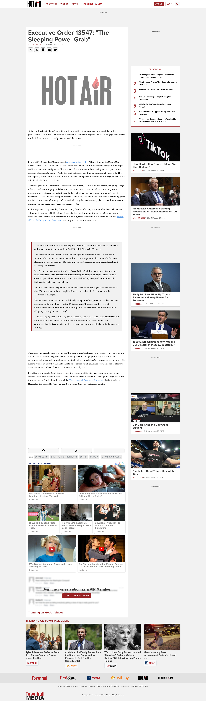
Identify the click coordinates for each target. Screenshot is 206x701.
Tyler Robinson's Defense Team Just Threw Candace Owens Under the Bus (42, 655)
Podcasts (52, 4)
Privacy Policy (115, 686)
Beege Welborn (139, 218)
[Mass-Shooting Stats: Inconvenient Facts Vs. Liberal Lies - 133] (162, 637)
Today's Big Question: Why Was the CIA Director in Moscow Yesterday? (154, 343)
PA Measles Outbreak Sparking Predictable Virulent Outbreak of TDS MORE (155, 211)
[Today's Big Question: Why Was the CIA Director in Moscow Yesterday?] (155, 325)
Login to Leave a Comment (77, 595)
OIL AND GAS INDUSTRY (111, 457)
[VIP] (99, 4)
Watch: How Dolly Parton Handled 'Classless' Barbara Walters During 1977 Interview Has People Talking (122, 656)
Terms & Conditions (103, 686)
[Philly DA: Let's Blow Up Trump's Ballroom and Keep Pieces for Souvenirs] (155, 277)
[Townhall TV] (88, 4)
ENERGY (83, 457)
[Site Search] (177, 4)
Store (75, 4)
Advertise (92, 686)
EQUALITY (94, 457)
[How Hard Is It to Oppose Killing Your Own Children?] (155, 147)
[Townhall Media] (35, 696)
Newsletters (84, 686)
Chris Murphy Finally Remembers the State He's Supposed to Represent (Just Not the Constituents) (83, 656)
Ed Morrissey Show (72, 686)
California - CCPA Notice (139, 686)
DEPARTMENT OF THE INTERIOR (64, 457)
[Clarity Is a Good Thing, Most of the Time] (155, 454)
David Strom (138, 170)
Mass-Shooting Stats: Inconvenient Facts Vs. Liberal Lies (160, 655)
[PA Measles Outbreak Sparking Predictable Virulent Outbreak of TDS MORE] (155, 191)
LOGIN (169, 4)
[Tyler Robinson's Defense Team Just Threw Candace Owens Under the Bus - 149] (44, 637)
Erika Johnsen (36, 45)
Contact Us (125, 686)
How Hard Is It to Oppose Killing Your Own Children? (155, 166)
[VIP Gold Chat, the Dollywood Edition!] (155, 407)
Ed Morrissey (138, 304)
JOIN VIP (159, 4)
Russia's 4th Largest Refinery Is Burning (156, 89)
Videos (64, 4)
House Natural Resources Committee (87, 380)
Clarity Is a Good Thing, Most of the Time (154, 473)
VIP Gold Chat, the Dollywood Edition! (150, 426)
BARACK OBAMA (41, 457)
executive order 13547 (76, 161)
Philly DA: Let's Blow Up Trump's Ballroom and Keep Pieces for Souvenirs (152, 297)
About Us (61, 686)
